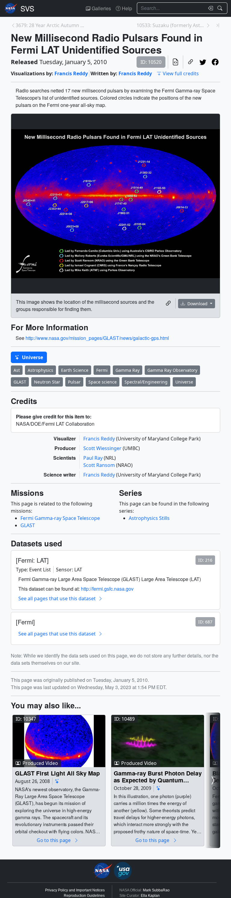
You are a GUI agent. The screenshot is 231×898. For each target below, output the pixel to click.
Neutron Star (47, 382)
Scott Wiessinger (103, 448)
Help (126, 8)
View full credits (181, 73)
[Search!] (220, 8)
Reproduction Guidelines (84, 895)
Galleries (101, 8)
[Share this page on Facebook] (215, 62)
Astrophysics (40, 370)
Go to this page (54, 840)
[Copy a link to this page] (191, 62)
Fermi (102, 370)
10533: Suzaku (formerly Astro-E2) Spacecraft (171, 25)
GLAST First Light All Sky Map (57, 772)
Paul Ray (93, 458)
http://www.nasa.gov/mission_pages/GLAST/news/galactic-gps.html (97, 337)
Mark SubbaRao (156, 890)
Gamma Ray (128, 370)
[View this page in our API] (175, 62)
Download (197, 303)
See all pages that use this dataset (57, 598)
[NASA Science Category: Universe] (57, 781)
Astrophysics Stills (149, 518)
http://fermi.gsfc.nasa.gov (107, 588)
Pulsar (74, 382)
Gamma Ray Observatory (172, 370)
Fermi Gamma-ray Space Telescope (60, 518)
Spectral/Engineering (146, 382)
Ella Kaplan (150, 895)
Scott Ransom (99, 465)
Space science (102, 382)
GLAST (20, 382)
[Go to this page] (59, 741)
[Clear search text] (209, 8)
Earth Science (74, 370)
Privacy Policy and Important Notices (75, 890)
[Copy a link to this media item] (168, 303)
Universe (32, 357)
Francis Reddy (71, 73)
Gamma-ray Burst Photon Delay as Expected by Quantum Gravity (158, 776)
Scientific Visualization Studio (27, 8)
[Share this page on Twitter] (203, 62)
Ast (17, 370)
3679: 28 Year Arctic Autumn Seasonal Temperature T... (50, 25)
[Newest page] (217, 25)
